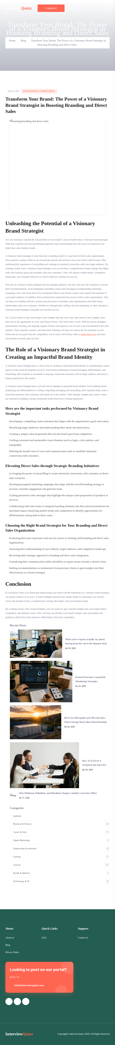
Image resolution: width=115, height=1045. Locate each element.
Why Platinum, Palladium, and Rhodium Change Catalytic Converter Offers (58, 793)
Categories (51, 8)
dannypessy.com (89, 334)
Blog (23, 40)
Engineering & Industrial (39, 91)
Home (12, 40)
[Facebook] (9, 1001)
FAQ (44, 937)
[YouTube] (17, 1001)
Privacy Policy (12, 952)
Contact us (83, 937)
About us (9, 937)
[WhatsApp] (25, 1001)
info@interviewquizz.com (29, 985)
